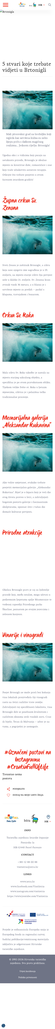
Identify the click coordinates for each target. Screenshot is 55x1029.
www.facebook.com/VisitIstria (27, 886)
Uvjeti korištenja (28, 971)
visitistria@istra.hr (27, 866)
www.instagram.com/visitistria (27, 891)
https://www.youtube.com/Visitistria (27, 896)
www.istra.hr (27, 881)
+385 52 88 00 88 (27, 862)
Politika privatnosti (27, 977)
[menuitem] (16, 914)
